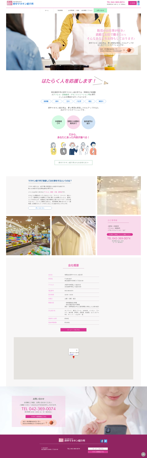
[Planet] (129, 50)
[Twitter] (138, 4)
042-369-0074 (121, 238)
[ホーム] (143, 454)
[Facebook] (138, 2)
